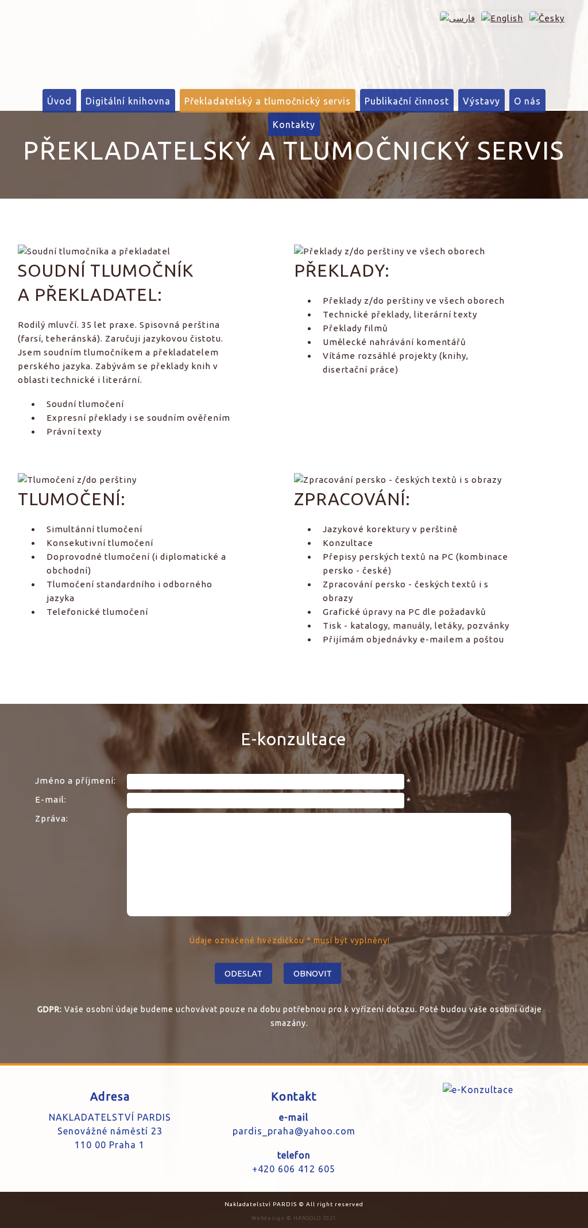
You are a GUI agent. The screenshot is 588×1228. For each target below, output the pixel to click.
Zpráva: (51, 818)
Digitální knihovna (128, 101)
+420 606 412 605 (293, 1169)
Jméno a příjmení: (75, 780)
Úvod (59, 101)
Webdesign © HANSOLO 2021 (294, 1218)
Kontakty (294, 124)
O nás (527, 101)
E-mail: (51, 799)
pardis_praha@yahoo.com (294, 1131)
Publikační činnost (407, 101)
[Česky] (544, 18)
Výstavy (481, 101)
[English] (500, 18)
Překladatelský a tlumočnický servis (267, 101)
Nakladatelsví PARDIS (67, 40)
